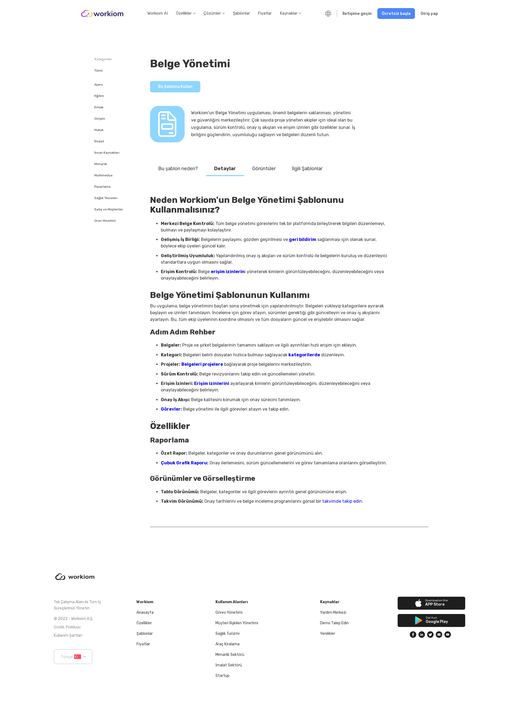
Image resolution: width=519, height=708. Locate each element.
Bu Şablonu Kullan (175, 86)
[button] (185, 13)
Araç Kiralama (227, 644)
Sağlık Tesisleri (105, 198)
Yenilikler (327, 633)
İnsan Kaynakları (106, 153)
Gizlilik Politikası (67, 627)
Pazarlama (102, 187)
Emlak (99, 107)
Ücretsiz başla (396, 13)
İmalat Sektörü (228, 665)
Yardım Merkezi (333, 612)
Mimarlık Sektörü (229, 654)
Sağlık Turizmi (227, 633)
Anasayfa (145, 612)
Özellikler (144, 623)
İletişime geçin (357, 13)
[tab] (178, 168)
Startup (222, 675)
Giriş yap (429, 13)
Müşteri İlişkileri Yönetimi (236, 623)
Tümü (98, 71)
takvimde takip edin (342, 501)
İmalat (99, 141)
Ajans (98, 85)
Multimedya (103, 175)
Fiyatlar (265, 13)
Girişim (99, 119)
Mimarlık (100, 164)
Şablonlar (241, 13)
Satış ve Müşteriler (108, 210)
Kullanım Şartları (68, 635)
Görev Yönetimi (228, 612)
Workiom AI (157, 13)
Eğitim (99, 96)
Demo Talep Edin (334, 623)
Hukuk (99, 130)
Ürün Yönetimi (105, 221)
